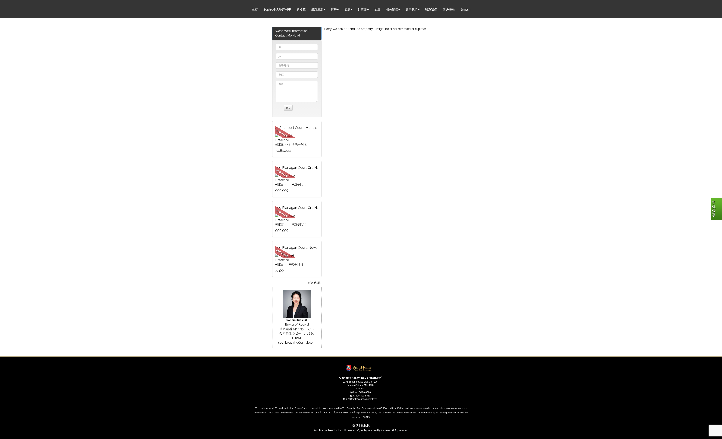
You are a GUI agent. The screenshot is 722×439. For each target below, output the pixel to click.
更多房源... (315, 283)
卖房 (347, 9)
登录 (355, 425)
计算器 (362, 9)
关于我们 (412, 9)
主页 (255, 9)
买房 (334, 9)
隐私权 (365, 425)
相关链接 (392, 9)
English (465, 9)
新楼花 (301, 9)
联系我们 (431, 9)
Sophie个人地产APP (277, 9)
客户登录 (449, 9)
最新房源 (317, 9)
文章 (377, 9)
